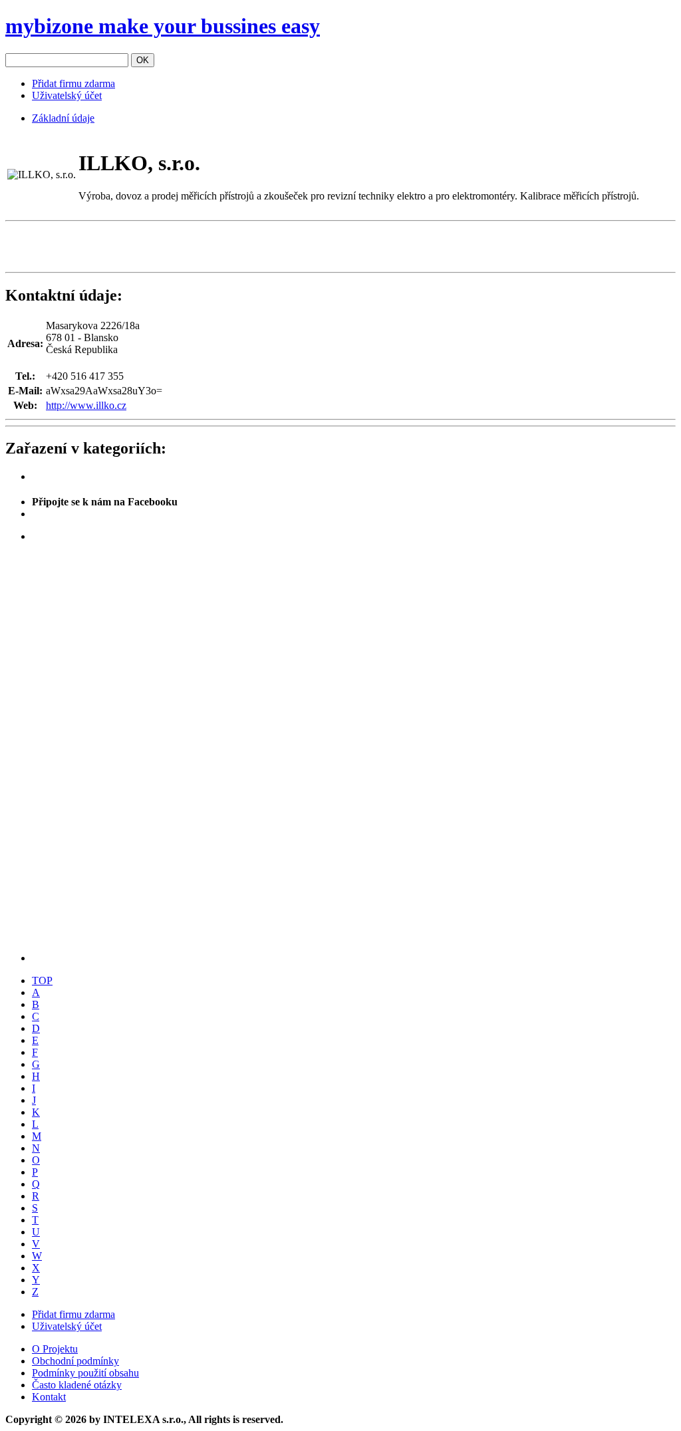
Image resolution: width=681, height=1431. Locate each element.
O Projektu (55, 1349)
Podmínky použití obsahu (85, 1372)
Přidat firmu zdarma (73, 83)
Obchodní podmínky (75, 1360)
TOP (42, 980)
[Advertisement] (161, 247)
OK (142, 60)
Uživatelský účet (67, 95)
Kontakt (49, 1396)
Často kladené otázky (77, 1384)
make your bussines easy (162, 26)
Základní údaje (63, 118)
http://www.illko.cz (86, 405)
